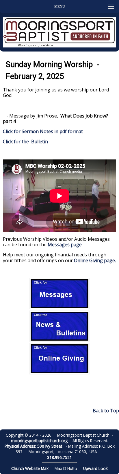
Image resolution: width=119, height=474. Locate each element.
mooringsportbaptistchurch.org (39, 440)
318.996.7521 (59, 457)
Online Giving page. (95, 260)
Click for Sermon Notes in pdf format (43, 131)
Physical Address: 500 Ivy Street (33, 446)
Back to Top (106, 410)
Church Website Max (30, 468)
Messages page (65, 244)
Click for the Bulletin (26, 141)
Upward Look (95, 468)
